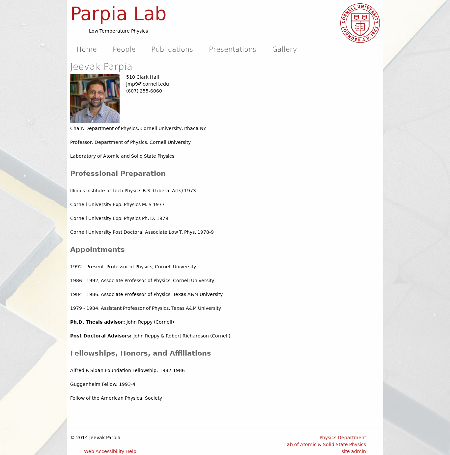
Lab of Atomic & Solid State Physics (325, 444)
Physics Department (343, 437)
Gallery (284, 49)
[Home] (360, 23)
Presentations (232, 49)
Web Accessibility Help (110, 451)
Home (86, 49)
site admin (354, 451)
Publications (172, 49)
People (124, 49)
